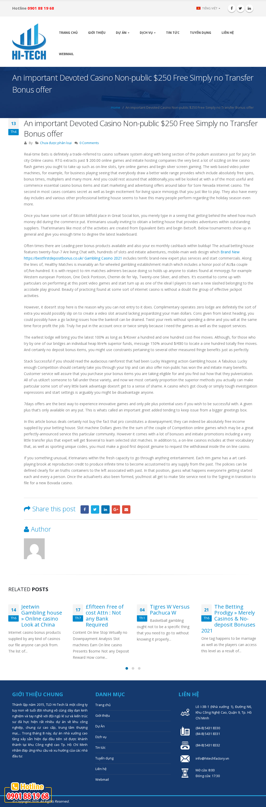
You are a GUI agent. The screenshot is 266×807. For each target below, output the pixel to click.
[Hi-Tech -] (29, 41)
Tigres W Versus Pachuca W (170, 609)
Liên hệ (228, 32)
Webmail (66, 54)
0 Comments (89, 143)
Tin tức (172, 32)
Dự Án (121, 32)
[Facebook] (232, 8)
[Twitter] (240, 8)
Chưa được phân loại (56, 143)
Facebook (85, 509)
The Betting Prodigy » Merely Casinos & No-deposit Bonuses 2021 (228, 618)
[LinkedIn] (249, 8)
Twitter (95, 509)
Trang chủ (68, 32)
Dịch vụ (146, 32)
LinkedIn (105, 509)
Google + (116, 509)
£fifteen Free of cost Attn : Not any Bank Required (105, 615)
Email (126, 509)
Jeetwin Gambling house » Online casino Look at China (41, 615)
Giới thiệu (96, 32)
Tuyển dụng (200, 32)
